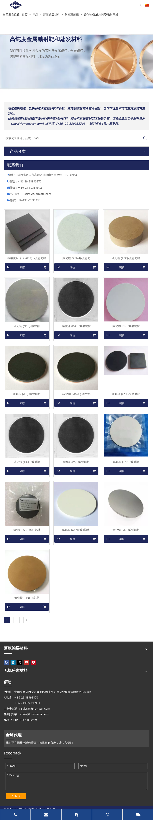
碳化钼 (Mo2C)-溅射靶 (76, 394)
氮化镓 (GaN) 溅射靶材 (76, 530)
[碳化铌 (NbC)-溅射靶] (27, 300)
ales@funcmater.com (38, 194)
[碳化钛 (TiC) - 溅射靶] (27, 436)
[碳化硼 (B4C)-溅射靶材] (76, 300)
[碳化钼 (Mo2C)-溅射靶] (76, 368)
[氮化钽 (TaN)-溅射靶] (126, 435)
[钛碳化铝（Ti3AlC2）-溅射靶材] (27, 232)
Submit (16, 796)
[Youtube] (26, 662)
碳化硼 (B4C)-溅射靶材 (76, 326)
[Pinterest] (33, 662)
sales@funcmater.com (35, 708)
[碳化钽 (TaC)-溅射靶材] (126, 232)
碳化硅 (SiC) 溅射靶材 (26, 530)
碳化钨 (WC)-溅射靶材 (26, 394)
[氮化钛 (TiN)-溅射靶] (27, 571)
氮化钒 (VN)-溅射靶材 (126, 530)
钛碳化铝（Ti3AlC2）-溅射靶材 (26, 258)
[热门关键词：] (145, 138)
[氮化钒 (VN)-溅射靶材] (126, 504)
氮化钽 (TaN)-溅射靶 (126, 462)
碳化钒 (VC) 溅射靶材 (76, 462)
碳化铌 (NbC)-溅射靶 (27, 326)
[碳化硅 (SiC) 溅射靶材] (27, 504)
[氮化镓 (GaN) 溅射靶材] (76, 504)
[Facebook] (6, 662)
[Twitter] (19, 662)
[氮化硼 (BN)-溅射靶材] (126, 299)
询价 (23, 267)
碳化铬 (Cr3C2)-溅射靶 (126, 394)
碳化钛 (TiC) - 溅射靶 (27, 462)
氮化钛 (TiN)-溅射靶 (26, 598)
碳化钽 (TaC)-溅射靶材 (126, 258)
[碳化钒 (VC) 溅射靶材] (76, 436)
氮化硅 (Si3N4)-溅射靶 (76, 258)
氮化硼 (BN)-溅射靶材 (126, 326)
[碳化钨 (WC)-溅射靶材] (27, 368)
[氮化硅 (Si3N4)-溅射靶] (76, 232)
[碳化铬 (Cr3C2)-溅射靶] (126, 360)
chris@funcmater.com (34, 714)
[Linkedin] (13, 662)
